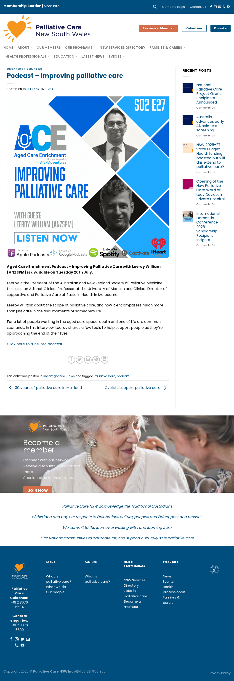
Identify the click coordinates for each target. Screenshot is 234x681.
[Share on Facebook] (71, 360)
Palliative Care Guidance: (19, 593)
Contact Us (198, 7)
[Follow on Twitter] (22, 639)
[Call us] (224, 6)
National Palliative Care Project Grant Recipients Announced (209, 94)
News (38, 69)
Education (64, 56)
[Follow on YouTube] (228, 6)
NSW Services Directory (122, 47)
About (23, 47)
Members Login (173, 7)
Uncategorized (19, 69)
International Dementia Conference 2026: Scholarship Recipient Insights (208, 226)
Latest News (92, 56)
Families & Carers (166, 47)
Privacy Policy (220, 673)
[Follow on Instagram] (215, 6)
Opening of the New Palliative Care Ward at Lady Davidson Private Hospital (210, 190)
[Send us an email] (219, 6)
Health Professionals (26, 56)
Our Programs (78, 47)
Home (8, 47)
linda (49, 89)
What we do (56, 587)
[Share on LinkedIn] (104, 360)
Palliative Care (104, 376)
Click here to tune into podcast (35, 344)
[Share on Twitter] (79, 360)
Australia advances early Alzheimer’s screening (210, 123)
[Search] (155, 6)
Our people (55, 592)
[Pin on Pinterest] (96, 360)
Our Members (49, 47)
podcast (123, 376)
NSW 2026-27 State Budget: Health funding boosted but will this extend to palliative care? (210, 156)
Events (115, 56)
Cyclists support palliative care (133, 387)
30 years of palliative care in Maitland (48, 387)
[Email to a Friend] (88, 360)
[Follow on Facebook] (211, 6)
